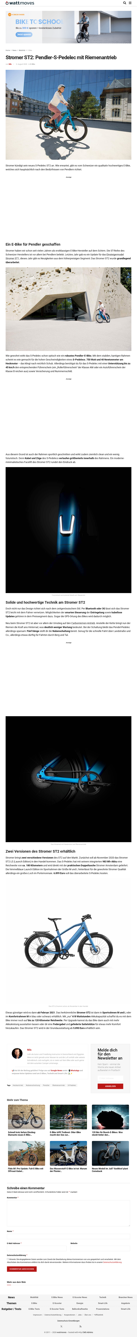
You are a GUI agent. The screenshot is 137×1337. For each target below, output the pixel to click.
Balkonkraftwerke (80, 1309)
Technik (102, 1297)
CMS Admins (87, 1332)
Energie (80, 1303)
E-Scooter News (80, 1297)
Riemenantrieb (59, 1085)
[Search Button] (124, 3)
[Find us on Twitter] (61, 1326)
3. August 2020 (21, 64)
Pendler (46, 1085)
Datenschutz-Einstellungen (68, 1321)
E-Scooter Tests (57, 1309)
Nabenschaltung (33, 1085)
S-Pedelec (72, 1085)
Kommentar (13, 1197)
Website (74, 1243)
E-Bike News (57, 1297)
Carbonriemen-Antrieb (83, 623)
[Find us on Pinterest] (71, 1326)
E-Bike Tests (34, 1309)
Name (10, 1231)
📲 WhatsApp (74, 1070)
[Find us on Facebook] (57, 1326)
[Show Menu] (130, 3)
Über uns (87, 1315)
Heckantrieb (18, 1085)
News (14, 50)
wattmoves (61, 1332)
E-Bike (30, 50)
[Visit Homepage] (20, 3)
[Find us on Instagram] (66, 1326)
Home (8, 50)
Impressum (37, 1315)
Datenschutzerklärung (17, 1255)
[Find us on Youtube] (76, 1326)
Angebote (125, 1303)
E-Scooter (57, 1303)
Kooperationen (69, 1315)
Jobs (80, 1315)
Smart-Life (102, 1303)
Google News (56, 1070)
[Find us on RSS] (80, 1326)
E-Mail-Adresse (14, 1243)
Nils (10, 64)
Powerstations (102, 1309)
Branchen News (126, 1297)
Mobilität (22, 50)
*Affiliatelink (98, 1315)
